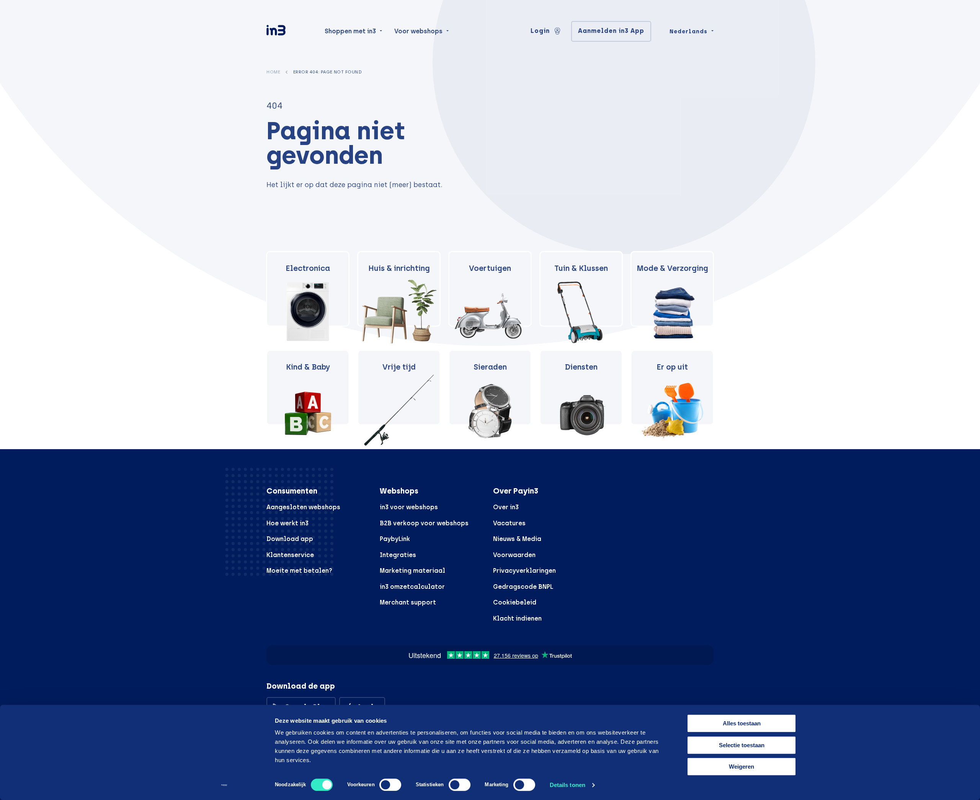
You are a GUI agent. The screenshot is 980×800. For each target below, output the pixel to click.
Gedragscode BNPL (523, 586)
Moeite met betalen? (299, 570)
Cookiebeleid (514, 602)
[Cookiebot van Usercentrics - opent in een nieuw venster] (224, 785)
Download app (289, 539)
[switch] (390, 785)
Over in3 (506, 507)
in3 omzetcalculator (412, 586)
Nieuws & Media (517, 539)
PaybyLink (395, 539)
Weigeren (741, 766)
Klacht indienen (517, 618)
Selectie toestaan (741, 745)
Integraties (398, 555)
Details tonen (567, 785)
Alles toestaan (742, 723)
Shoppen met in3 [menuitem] (350, 31)
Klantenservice (290, 555)
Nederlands (688, 31)
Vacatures (509, 523)
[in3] (289, 31)
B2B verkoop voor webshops (424, 523)
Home (273, 72)
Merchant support (408, 602)
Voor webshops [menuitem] (418, 31)
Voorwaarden (514, 555)
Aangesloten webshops (303, 507)
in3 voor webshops (409, 507)
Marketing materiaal (412, 570)
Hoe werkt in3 (287, 523)
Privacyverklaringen (524, 570)
